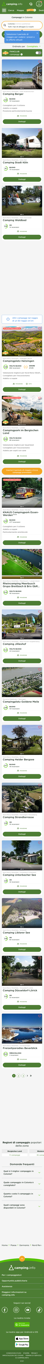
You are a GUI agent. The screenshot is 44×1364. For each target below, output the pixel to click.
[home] (22, 1267)
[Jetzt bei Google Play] (22, 1344)
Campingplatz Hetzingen (18, 360)
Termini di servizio (33, 1355)
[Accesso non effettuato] (39, 4)
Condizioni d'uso (13, 1353)
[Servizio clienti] (30, 4)
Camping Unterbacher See (19, 874)
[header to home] (12, 4)
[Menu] (4, 10)
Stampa (26, 1353)
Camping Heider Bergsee (18, 759)
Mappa (20, 10)
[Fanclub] (31, 10)
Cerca (11, 10)
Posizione (23, 116)
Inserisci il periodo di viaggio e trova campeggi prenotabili (22, 471)
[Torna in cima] (22, 1259)
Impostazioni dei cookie (12, 1355)
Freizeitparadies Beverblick (20, 1048)
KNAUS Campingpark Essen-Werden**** (21, 513)
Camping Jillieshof (14, 644)
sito (30, 383)
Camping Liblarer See (16, 932)
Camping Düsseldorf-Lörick (20, 990)
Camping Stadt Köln (15, 162)
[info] (22, 54)
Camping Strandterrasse (18, 817)
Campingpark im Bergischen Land (20, 431)
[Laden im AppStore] (22, 1338)
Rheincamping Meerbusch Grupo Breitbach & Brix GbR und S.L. (20, 585)
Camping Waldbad (14, 220)
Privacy (34, 1353)
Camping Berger (13, 93)
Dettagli (22, 121)
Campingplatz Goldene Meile (21, 701)
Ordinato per (18, 46)
